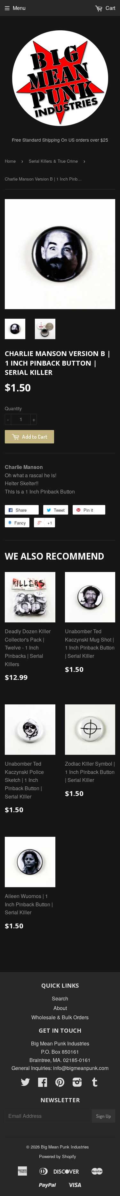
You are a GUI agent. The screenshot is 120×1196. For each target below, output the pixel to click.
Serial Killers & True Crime (53, 161)
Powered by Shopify (57, 1156)
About (60, 1008)
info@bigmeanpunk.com (80, 1068)
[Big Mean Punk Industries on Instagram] (77, 1084)
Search (60, 998)
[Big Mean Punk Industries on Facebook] (42, 1084)
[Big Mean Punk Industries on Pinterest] (60, 1084)
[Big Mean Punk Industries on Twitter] (25, 1084)
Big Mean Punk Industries (65, 1147)
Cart (109, 7)
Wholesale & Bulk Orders (60, 1017)
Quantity (13, 408)
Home (10, 161)
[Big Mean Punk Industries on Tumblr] (95, 1084)
